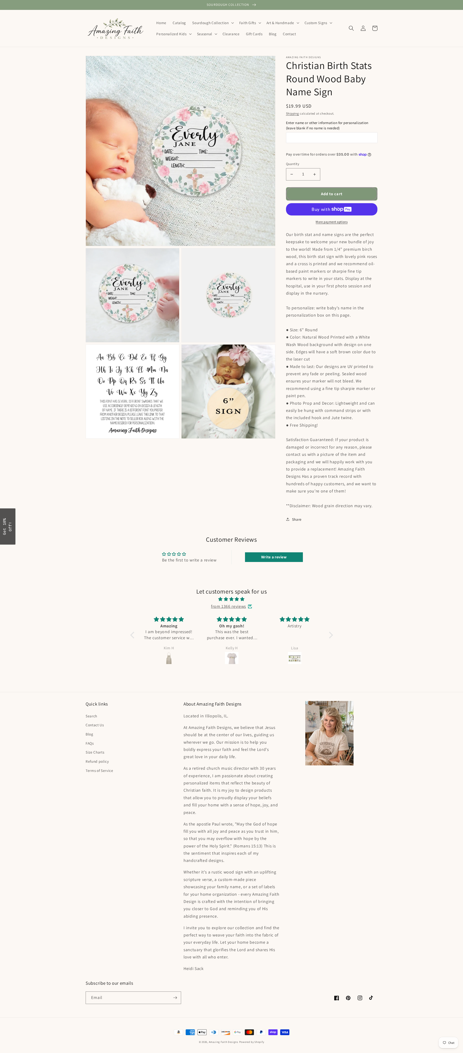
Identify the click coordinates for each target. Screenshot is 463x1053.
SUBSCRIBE (265, 541)
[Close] (294, 487)
